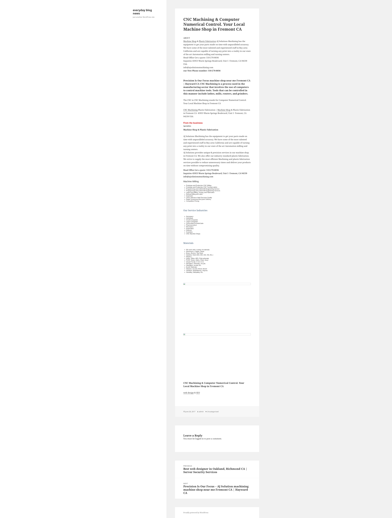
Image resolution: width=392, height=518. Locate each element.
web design (188, 392)
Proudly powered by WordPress (195, 512)
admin (201, 411)
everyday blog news (142, 11)
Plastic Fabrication (207, 41)
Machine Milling (191, 181)
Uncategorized (213, 411)
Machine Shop (189, 41)
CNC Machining (190, 110)
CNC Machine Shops (193, 234)
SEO (198, 392)
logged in (199, 438)
